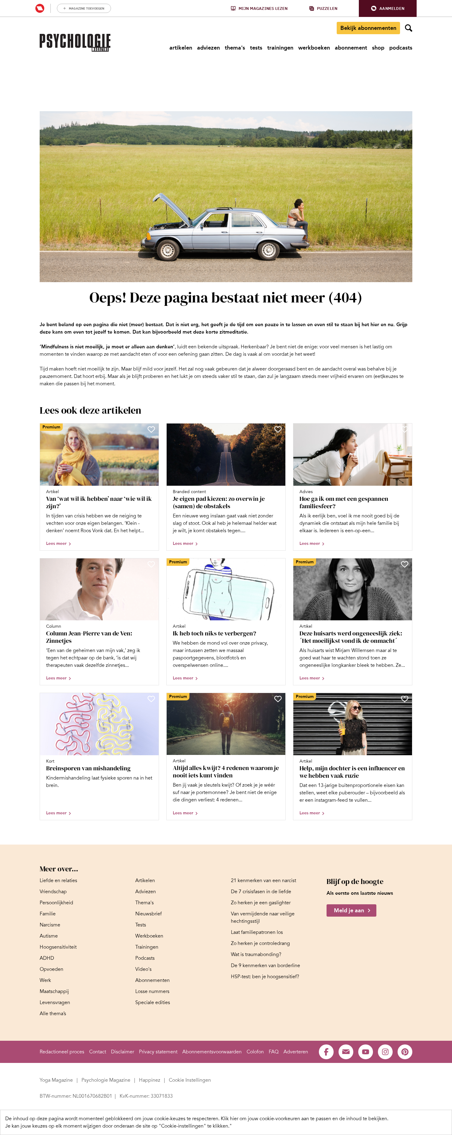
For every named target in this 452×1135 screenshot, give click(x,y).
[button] (388, 8)
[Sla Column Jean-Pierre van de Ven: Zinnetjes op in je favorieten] (151, 564)
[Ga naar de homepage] (75, 43)
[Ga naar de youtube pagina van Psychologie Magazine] (365, 1051)
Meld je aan (349, 910)
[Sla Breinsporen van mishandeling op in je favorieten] (151, 699)
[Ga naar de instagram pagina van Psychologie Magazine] (385, 1051)
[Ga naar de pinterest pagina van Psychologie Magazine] (405, 1051)
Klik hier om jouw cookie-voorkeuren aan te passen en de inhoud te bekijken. (304, 1119)
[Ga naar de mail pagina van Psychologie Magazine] (346, 1051)
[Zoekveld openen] (408, 28)
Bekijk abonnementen (368, 28)
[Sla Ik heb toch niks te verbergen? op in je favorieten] (277, 564)
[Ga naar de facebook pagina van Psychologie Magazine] (326, 1051)
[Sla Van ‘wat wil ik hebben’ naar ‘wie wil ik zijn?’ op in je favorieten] (151, 429)
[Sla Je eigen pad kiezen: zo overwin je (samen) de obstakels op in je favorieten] (277, 429)
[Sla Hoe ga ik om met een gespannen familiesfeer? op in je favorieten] (404, 429)
